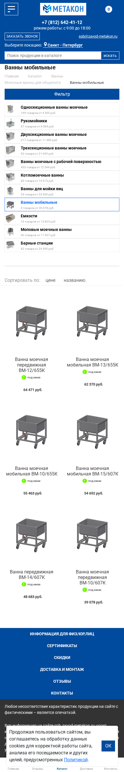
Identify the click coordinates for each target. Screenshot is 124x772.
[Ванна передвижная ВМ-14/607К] (31, 534)
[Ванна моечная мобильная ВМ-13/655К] (92, 321)
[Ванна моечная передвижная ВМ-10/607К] (92, 534)
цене (50, 280)
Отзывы (62, 681)
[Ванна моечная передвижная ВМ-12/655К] (31, 321)
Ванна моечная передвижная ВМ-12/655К (31, 365)
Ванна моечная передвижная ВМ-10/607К (92, 577)
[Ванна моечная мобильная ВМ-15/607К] (92, 430)
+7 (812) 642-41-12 (62, 22)
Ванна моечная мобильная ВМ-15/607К (92, 471)
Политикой (76, 759)
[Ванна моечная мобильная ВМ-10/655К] (31, 430)
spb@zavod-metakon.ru (98, 36)
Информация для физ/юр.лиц (62, 634)
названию (74, 280)
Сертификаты (62, 645)
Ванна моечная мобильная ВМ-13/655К (92, 362)
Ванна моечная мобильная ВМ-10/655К (31, 471)
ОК (108, 746)
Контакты (62, 693)
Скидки (62, 657)
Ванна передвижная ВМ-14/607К (31, 574)
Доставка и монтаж (62, 669)
